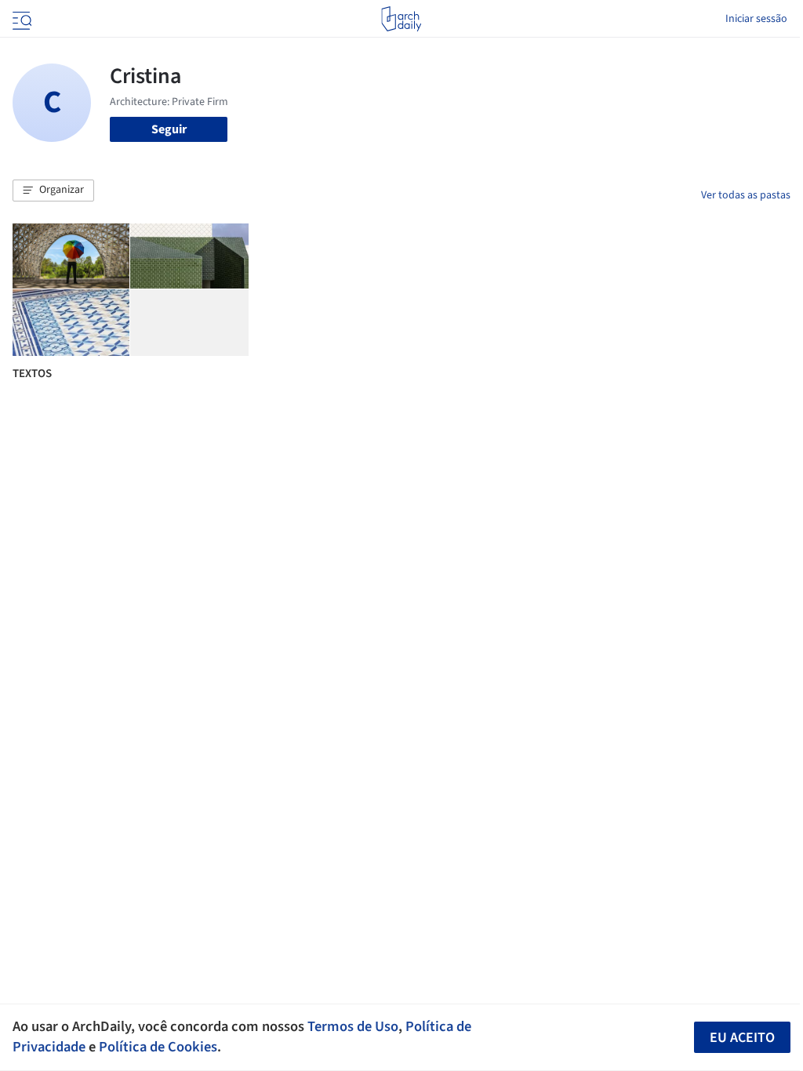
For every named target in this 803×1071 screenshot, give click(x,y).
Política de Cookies (158, 1047)
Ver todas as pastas (745, 195)
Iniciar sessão (756, 18)
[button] (53, 190)
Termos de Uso (352, 1026)
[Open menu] (20, 19)
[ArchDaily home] (401, 18)
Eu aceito (742, 1037)
